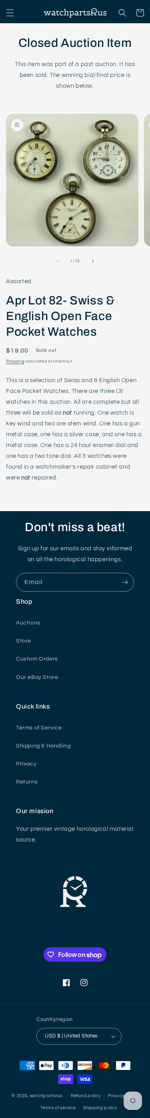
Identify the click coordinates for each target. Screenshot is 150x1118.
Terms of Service (39, 728)
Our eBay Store (37, 677)
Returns (27, 782)
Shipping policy (100, 1108)
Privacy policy (123, 1096)
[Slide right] (93, 261)
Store (23, 641)
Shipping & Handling (43, 746)
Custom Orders (37, 659)
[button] (10, 13)
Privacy (26, 764)
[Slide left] (57, 261)
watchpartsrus (46, 1095)
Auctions (28, 623)
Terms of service (58, 1108)
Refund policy (85, 1096)
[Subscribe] (125, 582)
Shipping (15, 361)
